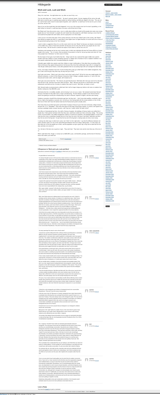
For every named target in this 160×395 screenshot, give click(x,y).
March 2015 (109, 66)
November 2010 (110, 155)
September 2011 (110, 137)
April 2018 (108, 59)
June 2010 (108, 163)
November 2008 (110, 197)
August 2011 (109, 139)
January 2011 (109, 151)
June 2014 (108, 79)
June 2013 (108, 100)
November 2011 (110, 133)
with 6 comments (42, 12)
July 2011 (108, 140)
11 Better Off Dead (110, 33)
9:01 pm (97, 291)
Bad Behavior (3, 394)
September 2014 (110, 73)
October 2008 (109, 199)
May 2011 (108, 144)
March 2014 (109, 84)
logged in (47, 389)
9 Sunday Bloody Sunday (112, 36)
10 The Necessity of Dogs (112, 34)
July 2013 (108, 98)
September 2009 (110, 179)
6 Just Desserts (109, 41)
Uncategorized (68, 138)
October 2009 (109, 178)
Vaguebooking (109, 43)
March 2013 (109, 105)
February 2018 (109, 61)
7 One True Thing (110, 40)
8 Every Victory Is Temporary (113, 38)
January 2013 (109, 109)
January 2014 (109, 88)
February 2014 (109, 86)
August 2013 (109, 96)
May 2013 (108, 102)
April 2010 (108, 167)
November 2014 (110, 70)
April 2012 (108, 125)
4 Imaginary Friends (111, 45)
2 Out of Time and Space (112, 48)
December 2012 (110, 110)
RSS (53, 151)
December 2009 (110, 174)
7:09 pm (97, 232)
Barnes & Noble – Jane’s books (113, 14)
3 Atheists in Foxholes (111, 47)
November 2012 (110, 112)
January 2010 (109, 172)
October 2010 (109, 156)
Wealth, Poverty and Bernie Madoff (48, 145)
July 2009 (108, 183)
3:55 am (97, 326)
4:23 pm (97, 198)
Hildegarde (44, 4)
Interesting (98, 145)
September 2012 (110, 116)
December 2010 (110, 153)
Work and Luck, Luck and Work (51, 10)
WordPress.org (109, 27)
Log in (107, 22)
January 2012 (109, 130)
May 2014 (108, 80)
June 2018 (108, 56)
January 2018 (109, 63)
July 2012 (108, 119)
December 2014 (110, 68)
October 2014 (109, 72)
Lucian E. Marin (81, 391)
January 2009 (109, 193)
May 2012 (108, 123)
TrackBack (58, 151)
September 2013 (110, 95)
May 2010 (108, 165)
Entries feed (109, 23)
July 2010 (108, 162)
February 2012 (109, 128)
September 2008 (110, 200)
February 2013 (109, 107)
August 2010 (109, 160)
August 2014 (109, 75)
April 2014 (108, 82)
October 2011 (109, 135)
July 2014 (108, 77)
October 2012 (109, 114)
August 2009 (109, 181)
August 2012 (109, 118)
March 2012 (109, 126)
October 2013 (109, 93)
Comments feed (110, 25)
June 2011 (108, 142)
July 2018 (108, 54)
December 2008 (110, 195)
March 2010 (109, 169)
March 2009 (109, 190)
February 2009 (109, 192)
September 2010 (110, 158)
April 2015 (108, 65)
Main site (108, 16)
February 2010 (109, 170)
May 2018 (108, 58)
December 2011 (110, 132)
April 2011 (108, 146)
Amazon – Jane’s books (112, 13)
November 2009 (110, 176)
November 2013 (110, 91)
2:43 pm (97, 157)
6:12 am (97, 360)
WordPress (92, 391)
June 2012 (108, 121)
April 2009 (108, 188)
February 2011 (109, 149)
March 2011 (108, 148)
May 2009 (108, 186)
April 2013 (108, 103)
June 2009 (108, 185)
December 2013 (110, 89)
